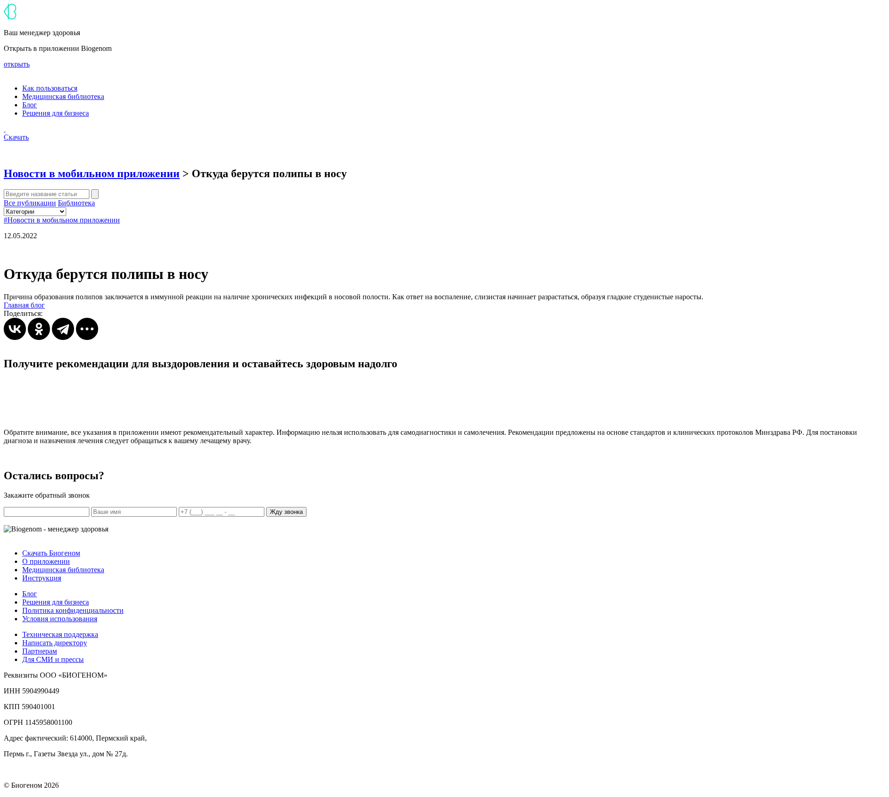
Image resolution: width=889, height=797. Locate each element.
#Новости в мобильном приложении (62, 220)
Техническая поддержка (60, 634)
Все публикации (30, 203)
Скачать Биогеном (51, 553)
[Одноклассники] (39, 329)
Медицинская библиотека (63, 96)
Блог (29, 105)
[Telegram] (63, 329)
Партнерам (39, 651)
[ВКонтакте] (15, 329)
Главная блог (24, 305)
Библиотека (76, 203)
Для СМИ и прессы (53, 659)
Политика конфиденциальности (73, 610)
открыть (17, 64)
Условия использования (59, 619)
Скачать (16, 137)
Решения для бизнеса (55, 113)
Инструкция (41, 578)
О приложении (46, 561)
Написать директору (54, 643)
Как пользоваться (49, 88)
